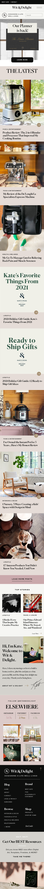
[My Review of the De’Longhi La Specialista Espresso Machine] (22, 164)
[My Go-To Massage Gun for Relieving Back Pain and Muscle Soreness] (22, 228)
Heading (21, 579)
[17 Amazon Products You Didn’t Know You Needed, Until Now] (22, 536)
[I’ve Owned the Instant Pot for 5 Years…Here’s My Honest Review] (22, 412)
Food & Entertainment (12, 129)
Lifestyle (7, 315)
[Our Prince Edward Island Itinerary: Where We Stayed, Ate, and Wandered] (32, 603)
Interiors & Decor (9, 500)
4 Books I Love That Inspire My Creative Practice (10, 622)
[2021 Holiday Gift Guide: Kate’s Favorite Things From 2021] (22, 289)
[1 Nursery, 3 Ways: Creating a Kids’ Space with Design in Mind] (22, 474)
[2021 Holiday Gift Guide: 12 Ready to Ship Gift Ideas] (22, 351)
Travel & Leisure (30, 615)
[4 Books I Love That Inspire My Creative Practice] (11, 603)
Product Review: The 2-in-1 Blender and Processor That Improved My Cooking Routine (21, 136)
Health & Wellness (10, 254)
